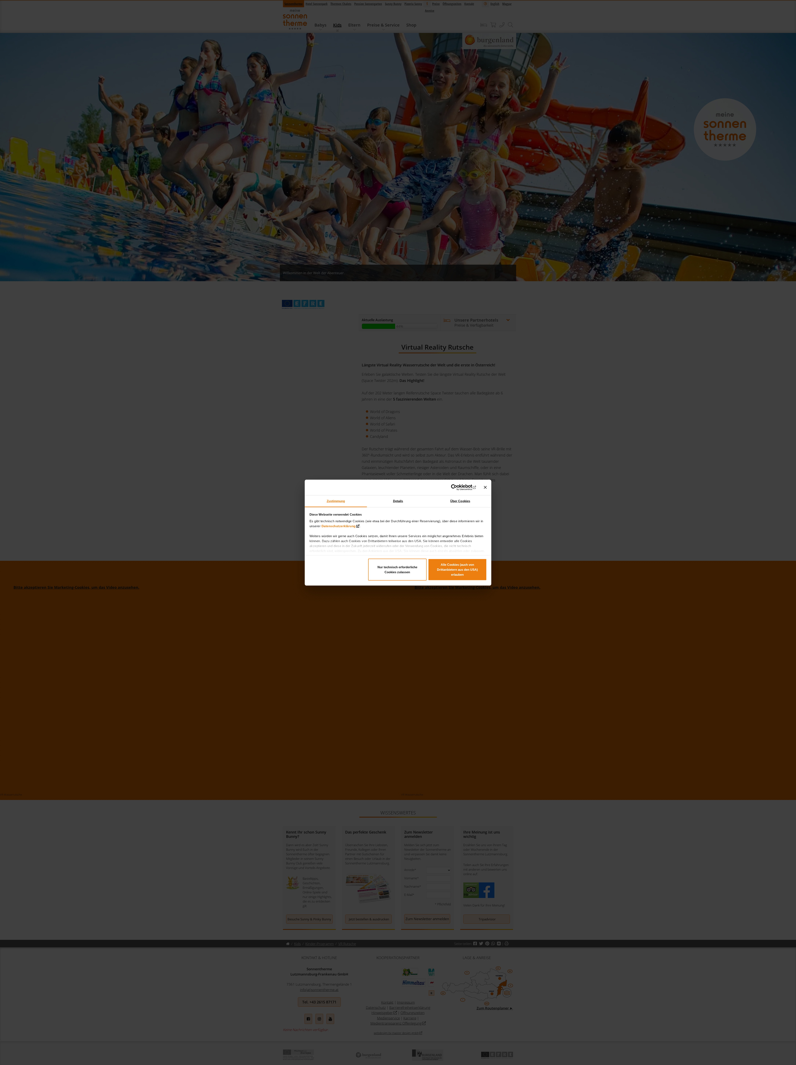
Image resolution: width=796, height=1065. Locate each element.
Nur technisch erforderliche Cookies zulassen (397, 569)
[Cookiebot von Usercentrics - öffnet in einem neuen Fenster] (458, 487)
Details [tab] (398, 501)
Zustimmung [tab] (336, 501)
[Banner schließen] (485, 487)
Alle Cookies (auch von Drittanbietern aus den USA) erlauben (457, 569)
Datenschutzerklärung (339, 526)
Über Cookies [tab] (460, 501)
